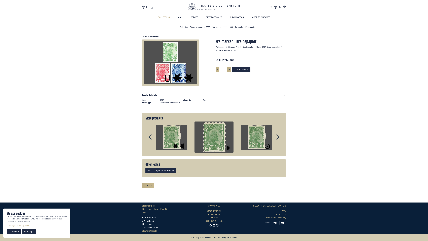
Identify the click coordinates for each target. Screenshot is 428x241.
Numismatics (237, 17)
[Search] (271, 7)
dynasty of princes (165, 170)
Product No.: (221, 51)
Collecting (164, 17)
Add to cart (242, 69)
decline (15, 231)
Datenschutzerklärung (276, 217)
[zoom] (170, 62)
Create (194, 17)
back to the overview (150, 36)
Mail (180, 17)
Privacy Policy (24, 226)
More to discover (261, 17)
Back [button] (149, 185)
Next (273, 139)
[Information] (147, 8)
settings (11, 226)
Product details (149, 95)
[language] (275, 8)
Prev (155, 139)
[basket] (284, 7)
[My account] (279, 8)
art (149, 170)
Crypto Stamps (214, 17)
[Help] (143, 8)
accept (29, 231)
